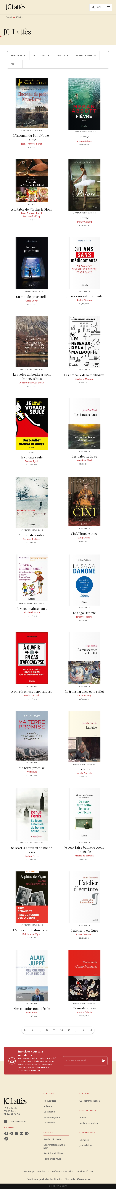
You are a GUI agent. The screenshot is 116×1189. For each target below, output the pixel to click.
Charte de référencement (78, 1179)
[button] (18, 55)
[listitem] (6, 1133)
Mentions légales (84, 1172)
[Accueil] (16, 7)
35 (54, 1030)
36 (61, 1030)
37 (69, 1030)
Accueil (9, 17)
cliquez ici (35, 1070)
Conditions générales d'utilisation (44, 1179)
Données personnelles (34, 1172)
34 (47, 1030)
